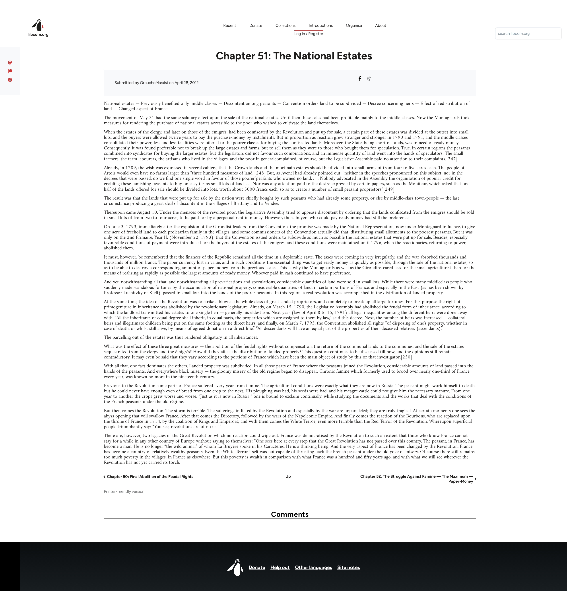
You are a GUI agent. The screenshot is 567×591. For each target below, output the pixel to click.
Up (288, 476)
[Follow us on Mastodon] (10, 62)
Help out (280, 567)
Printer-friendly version (124, 491)
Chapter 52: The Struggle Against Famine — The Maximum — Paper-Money (416, 479)
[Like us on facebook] (10, 79)
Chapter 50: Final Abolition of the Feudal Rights (150, 476)
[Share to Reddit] (368, 78)
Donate (257, 567)
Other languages (313, 567)
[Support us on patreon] (10, 71)
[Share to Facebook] (359, 78)
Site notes (348, 567)
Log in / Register (308, 33)
